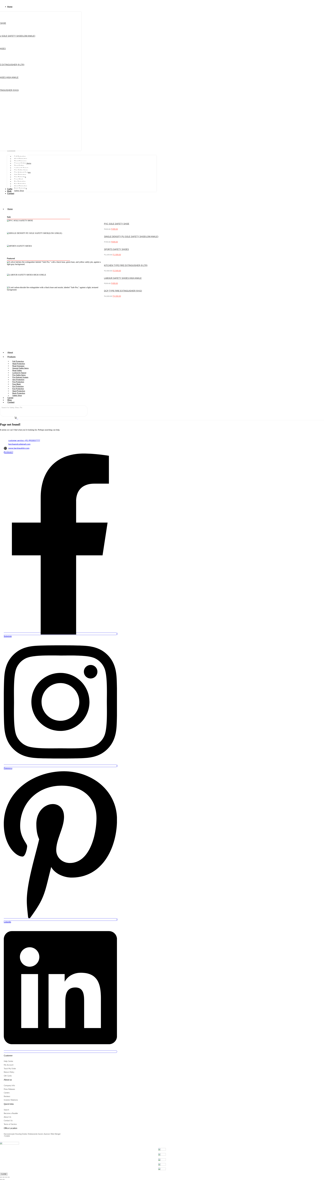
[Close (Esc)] (9, 1177)
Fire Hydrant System (20, 377)
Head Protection (18, 364)
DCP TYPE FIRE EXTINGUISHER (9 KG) (123, 291)
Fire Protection (18, 382)
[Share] (6, 1177)
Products (11, 357)
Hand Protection (18, 391)
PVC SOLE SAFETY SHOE (116, 224)
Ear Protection (18, 386)
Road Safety (17, 370)
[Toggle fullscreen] (4, 1177)
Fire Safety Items (19, 375)
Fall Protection (18, 361)
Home (10, 209)
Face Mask (16, 384)
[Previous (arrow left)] (1, 1179)
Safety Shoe (17, 395)
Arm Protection (18, 380)
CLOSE (4, 1174)
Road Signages (18, 366)
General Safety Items (20, 368)
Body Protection (18, 393)
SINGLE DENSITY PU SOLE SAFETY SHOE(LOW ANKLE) (131, 236)
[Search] (28, 407)
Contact (10, 402)
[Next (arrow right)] (4, 1179)
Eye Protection (18, 389)
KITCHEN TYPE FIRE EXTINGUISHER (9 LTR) (125, 265)
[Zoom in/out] (1, 1177)
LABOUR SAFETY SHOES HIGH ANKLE (123, 278)
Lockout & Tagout (19, 373)
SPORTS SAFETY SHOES (116, 249)
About (10, 352)
